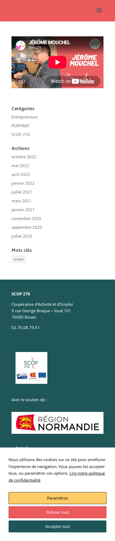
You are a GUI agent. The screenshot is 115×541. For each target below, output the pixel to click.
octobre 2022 (23, 156)
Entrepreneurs (24, 116)
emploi (19, 259)
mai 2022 (20, 165)
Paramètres (57, 498)
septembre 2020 (26, 227)
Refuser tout (57, 512)
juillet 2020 (21, 236)
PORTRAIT (20, 125)
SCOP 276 (20, 134)
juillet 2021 (21, 192)
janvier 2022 (23, 183)
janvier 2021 (23, 209)
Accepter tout (57, 526)
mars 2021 (21, 200)
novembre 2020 (26, 218)
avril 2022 (20, 174)
